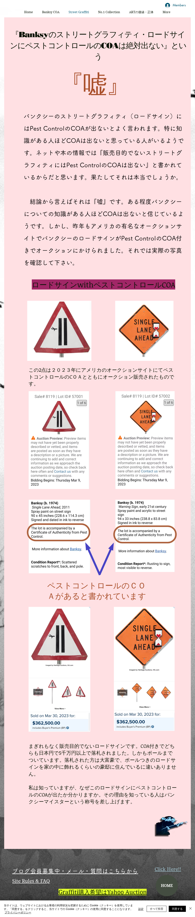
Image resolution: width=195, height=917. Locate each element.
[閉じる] (190, 908)
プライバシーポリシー (18, 912)
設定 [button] (141, 909)
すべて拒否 (156, 909)
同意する (177, 909)
